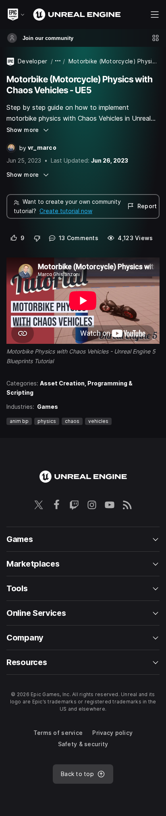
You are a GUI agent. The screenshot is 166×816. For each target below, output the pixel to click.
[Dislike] (37, 238)
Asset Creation (62, 383)
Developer (33, 61)
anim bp (19, 421)
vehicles (98, 421)
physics (46, 421)
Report (147, 206)
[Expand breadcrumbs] (58, 61)
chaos (72, 421)
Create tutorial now (65, 210)
